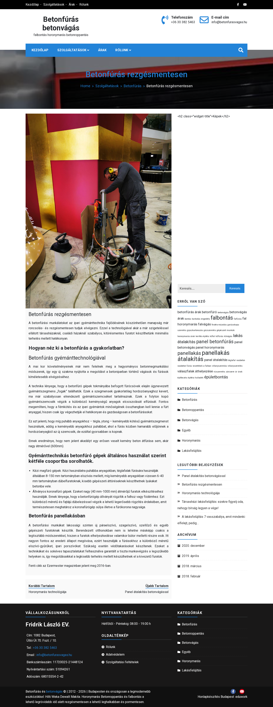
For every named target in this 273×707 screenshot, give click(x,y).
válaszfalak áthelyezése (195, 371)
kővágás (228, 336)
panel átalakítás (215, 360)
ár (236, 371)
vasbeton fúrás (184, 366)
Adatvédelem (115, 654)
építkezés (182, 377)
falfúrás (238, 319)
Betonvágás (190, 420)
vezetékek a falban (202, 366)
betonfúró (209, 312)
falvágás (204, 324)
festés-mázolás (219, 324)
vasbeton (240, 360)
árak (240, 371)
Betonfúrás (189, 400)
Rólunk (84, 4)
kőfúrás (219, 336)
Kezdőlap (32, 4)
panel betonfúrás (215, 341)
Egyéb (186, 430)
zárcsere (230, 371)
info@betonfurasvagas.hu (229, 22)
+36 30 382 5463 (183, 22)
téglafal (232, 360)
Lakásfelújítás (191, 451)
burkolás (196, 319)
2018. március (191, 566)
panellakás (189, 353)
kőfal (212, 336)
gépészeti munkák (226, 330)
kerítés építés (202, 336)
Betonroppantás (193, 410)
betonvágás (223, 312)
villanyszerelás (219, 366)
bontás (188, 319)
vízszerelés (219, 371)
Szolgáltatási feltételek (122, 662)
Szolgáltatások (53, 4)
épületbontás (216, 377)
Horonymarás (191, 440)
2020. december (193, 546)
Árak (72, 4)
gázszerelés (210, 330)
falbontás (222, 318)
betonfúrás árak (189, 312)
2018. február (191, 576)
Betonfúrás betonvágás (60, 23)
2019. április (190, 556)
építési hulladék (195, 377)
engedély (205, 319)
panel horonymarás (210, 347)
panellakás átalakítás (203, 355)
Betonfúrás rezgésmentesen (60, 314)
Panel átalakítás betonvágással (203, 476)
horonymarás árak (186, 336)
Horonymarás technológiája (201, 493)
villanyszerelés (235, 366)
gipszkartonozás (195, 330)
